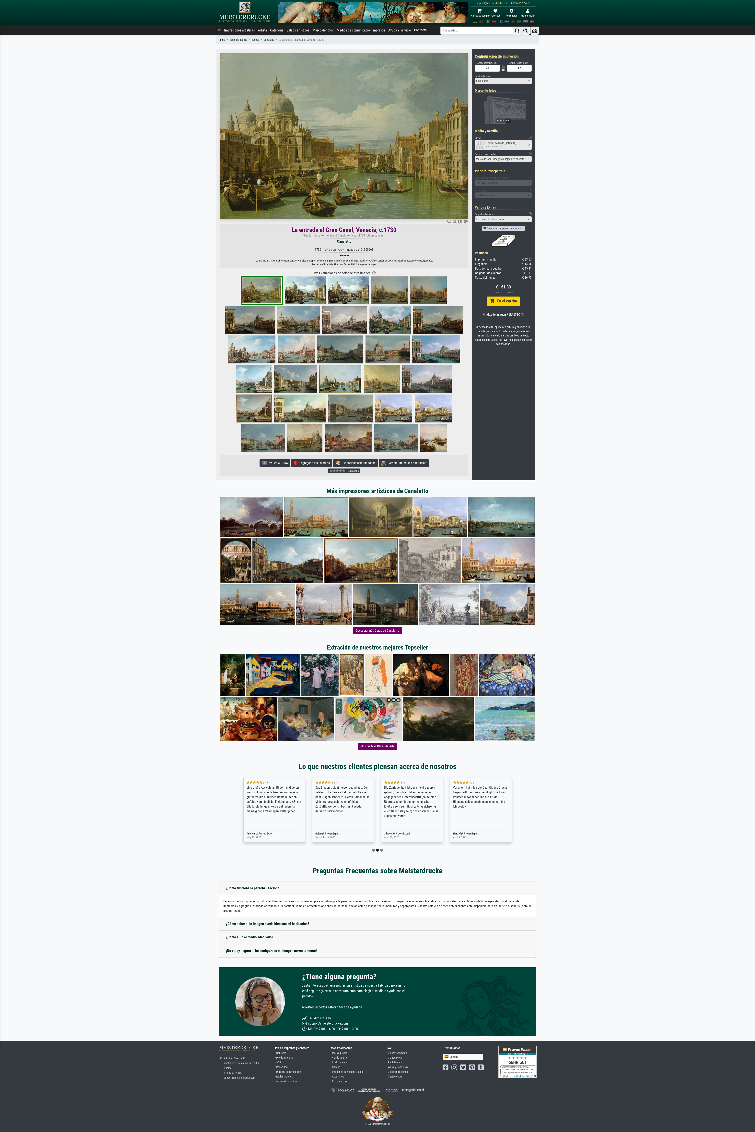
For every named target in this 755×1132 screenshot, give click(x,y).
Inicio (222, 40)
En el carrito (505, 301)
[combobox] (503, 81)
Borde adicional (482, 76)
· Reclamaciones (284, 1076)
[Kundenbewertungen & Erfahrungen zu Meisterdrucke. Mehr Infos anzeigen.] (517, 1061)
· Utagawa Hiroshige (398, 1072)
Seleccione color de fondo (358, 463)
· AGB (278, 1062)
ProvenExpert (265, 833)
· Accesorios (337, 1076)
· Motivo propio (339, 1053)
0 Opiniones (352, 470)
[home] (219, 30)
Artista (262, 30)
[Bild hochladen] (534, 31)
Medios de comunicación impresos (361, 30)
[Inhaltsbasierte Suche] (525, 31)
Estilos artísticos (298, 30)
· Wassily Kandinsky (397, 1067)
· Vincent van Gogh (397, 1053)
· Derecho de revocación (288, 1072)
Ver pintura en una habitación (406, 463)
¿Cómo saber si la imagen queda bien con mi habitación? (267, 923)
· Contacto (280, 1053)
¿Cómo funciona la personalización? (252, 888)
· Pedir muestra (339, 1081)
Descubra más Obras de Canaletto (377, 630)
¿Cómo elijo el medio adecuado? (249, 937)
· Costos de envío (340, 1062)
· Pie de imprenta (284, 1057)
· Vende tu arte (339, 1057)
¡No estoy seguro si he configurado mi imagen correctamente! (271, 950)
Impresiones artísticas (239, 30)
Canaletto (269, 40)
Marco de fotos (323, 30)
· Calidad (335, 1067)
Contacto (420, 30)
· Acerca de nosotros (286, 1081)
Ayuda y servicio (399, 30)
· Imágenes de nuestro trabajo (347, 1072)
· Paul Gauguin (394, 1062)
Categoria (277, 30)
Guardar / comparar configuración (504, 228)
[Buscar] (517, 31)
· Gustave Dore (394, 1076)
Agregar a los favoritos (314, 463)
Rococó (255, 40)
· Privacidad (281, 1067)
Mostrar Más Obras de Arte (377, 746)
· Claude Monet (395, 1057)
